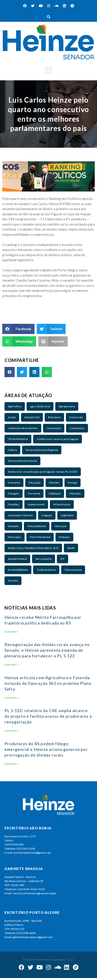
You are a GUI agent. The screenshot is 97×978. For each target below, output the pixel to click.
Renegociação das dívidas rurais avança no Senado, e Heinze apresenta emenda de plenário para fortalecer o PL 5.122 (47, 650)
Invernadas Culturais (20, 515)
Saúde (71, 548)
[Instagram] (48, 5)
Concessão (76, 417)
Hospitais (13, 504)
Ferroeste (34, 493)
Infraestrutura (61, 504)
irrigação (47, 515)
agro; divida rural (40, 406)
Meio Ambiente (36, 526)
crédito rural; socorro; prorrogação (58, 439)
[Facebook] (24, 5)
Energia (72, 482)
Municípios (14, 537)
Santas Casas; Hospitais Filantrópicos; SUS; (33, 548)
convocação (53, 428)
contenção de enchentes (23, 428)
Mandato (13, 526)
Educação (34, 482)
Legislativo (67, 515)
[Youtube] (40, 5)
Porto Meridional (40, 537)
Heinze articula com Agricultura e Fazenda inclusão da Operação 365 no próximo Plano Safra (48, 683)
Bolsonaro (54, 417)
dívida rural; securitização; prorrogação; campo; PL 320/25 (42, 471)
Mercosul (60, 526)
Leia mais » (12, 631)
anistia (12, 417)
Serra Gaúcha (43, 558)
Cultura (12, 450)
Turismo (13, 580)
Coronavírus (77, 428)
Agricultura (14, 406)
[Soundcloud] (56, 5)
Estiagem (13, 493)
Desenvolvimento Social (22, 460)
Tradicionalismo (46, 569)
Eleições (54, 482)
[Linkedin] (64, 5)
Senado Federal (17, 558)
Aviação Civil (31, 417)
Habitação (55, 493)
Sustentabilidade (18, 569)
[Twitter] (32, 5)
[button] (48, 70)
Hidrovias (75, 493)
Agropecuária (67, 406)
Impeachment (36, 504)
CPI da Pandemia (18, 439)
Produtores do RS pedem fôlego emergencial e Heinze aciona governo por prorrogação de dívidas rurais (46, 749)
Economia (14, 482)
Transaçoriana (73, 569)
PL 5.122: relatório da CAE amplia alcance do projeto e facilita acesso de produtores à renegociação (48, 716)
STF (62, 558)
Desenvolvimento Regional (41, 450)
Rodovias (64, 537)
